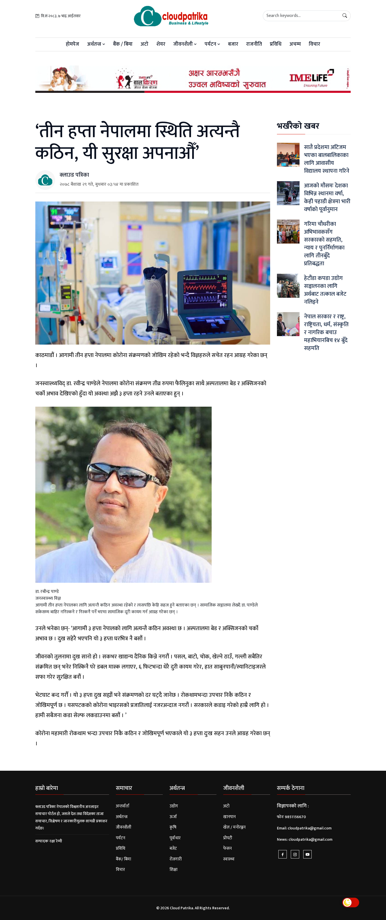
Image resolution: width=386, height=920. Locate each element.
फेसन (227, 848)
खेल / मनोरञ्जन (234, 827)
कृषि (173, 827)
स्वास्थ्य (229, 859)
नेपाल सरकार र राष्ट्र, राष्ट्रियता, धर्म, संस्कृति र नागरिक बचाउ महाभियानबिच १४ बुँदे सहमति (326, 332)
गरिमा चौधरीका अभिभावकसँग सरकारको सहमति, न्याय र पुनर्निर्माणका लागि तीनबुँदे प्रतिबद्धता (324, 243)
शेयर (160, 44)
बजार (233, 44)
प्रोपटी (227, 838)
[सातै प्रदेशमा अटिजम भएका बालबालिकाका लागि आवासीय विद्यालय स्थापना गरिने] (288, 155)
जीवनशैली (183, 44)
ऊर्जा (173, 816)
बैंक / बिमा (123, 44)
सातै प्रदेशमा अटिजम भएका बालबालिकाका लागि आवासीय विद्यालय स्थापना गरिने (326, 159)
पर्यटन (211, 44)
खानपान (229, 816)
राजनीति (254, 44)
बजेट (173, 848)
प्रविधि (275, 44)
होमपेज (72, 44)
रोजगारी (176, 859)
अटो (144, 44)
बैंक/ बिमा (123, 859)
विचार (314, 44)
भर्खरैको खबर (298, 126)
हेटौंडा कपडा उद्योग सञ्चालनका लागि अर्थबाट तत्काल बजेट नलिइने (325, 290)
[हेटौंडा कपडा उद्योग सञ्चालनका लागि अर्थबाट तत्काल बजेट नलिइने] (288, 286)
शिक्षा (173, 869)
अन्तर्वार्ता (122, 806)
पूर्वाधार (175, 838)
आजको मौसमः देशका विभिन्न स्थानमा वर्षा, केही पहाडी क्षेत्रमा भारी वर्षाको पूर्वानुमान (327, 197)
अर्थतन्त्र (94, 44)
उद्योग (174, 806)
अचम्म (295, 44)
